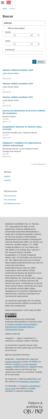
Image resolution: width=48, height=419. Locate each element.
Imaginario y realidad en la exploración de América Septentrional (22, 144)
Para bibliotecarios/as (12, 203)
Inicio (5, 8)
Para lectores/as (10, 196)
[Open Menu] (2, 2)
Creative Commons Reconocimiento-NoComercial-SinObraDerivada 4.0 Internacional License (21, 327)
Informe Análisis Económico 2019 (18, 83)
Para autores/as (10, 199)
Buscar (41, 62)
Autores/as (10, 49)
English (7, 176)
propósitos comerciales (29, 381)
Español (7, 180)
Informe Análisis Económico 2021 (18, 97)
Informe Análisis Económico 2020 (18, 70)
